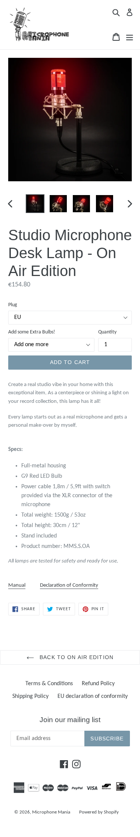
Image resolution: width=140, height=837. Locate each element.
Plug (12, 305)
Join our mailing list (70, 720)
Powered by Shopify (99, 812)
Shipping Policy (30, 696)
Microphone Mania (51, 812)
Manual (16, 585)
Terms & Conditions (49, 684)
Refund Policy (98, 684)
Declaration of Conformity (69, 585)
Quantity (107, 332)
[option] (35, 203)
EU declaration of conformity (92, 696)
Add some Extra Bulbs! (31, 332)
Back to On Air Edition (75, 657)
